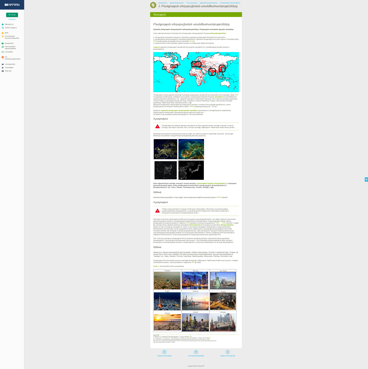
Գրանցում (12, 19)
